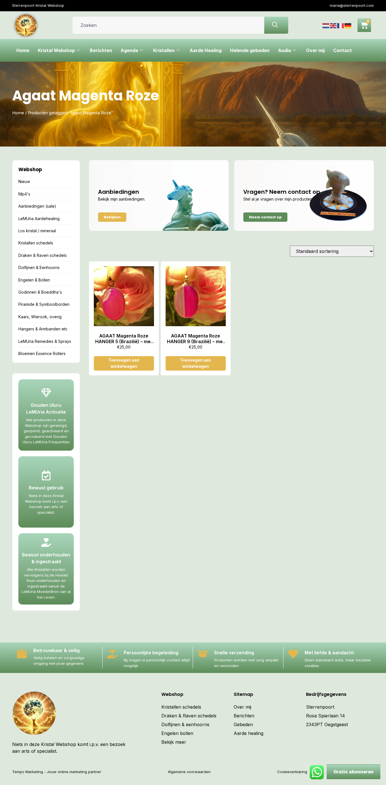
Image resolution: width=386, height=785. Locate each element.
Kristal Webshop (56, 50)
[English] (333, 25)
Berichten (101, 50)
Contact (342, 50)
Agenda (129, 50)
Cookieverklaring (292, 771)
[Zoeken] (276, 25)
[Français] (340, 25)
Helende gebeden (250, 50)
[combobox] (168, 25)
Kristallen (164, 50)
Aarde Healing (206, 50)
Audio (284, 50)
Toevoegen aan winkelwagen (123, 363)
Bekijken (112, 217)
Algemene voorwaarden (189, 771)
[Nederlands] (326, 25)
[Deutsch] (348, 25)
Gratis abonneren (353, 772)
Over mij (315, 50)
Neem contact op (265, 217)
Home (22, 50)
